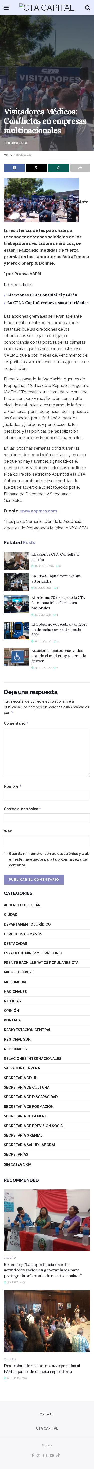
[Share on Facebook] (14, 168)
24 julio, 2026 (42, 587)
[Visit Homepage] (47, 7)
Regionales (15, 1049)
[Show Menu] (6, 7)
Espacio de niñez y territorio (33, 953)
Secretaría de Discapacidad (31, 1097)
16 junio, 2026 (42, 641)
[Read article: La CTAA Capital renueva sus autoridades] (16, 582)
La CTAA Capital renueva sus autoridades (48, 302)
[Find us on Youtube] (52, 1456)
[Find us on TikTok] (58, 1456)
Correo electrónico (22, 808)
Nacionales (15, 992)
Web (8, 831)
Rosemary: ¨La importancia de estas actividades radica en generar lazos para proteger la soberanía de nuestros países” (43, 1270)
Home (8, 154)
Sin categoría (17, 1164)
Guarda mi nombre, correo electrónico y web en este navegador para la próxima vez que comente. (49, 859)
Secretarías (16, 1154)
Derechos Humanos (23, 934)
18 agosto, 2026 (44, 566)
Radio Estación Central (27, 1030)
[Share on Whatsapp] (58, 168)
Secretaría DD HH (20, 1078)
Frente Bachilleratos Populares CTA (41, 963)
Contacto (46, 1414)
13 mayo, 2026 (42, 667)
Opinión (11, 1011)
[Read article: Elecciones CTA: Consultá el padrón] (16, 561)
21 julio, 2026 (42, 614)
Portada (12, 1020)
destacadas (23, 154)
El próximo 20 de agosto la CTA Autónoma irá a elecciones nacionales (58, 602)
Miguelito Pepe (19, 972)
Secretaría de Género (25, 1116)
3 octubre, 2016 (15, 143)
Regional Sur (17, 1039)
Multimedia (15, 982)
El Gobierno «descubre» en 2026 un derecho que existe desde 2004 (59, 629)
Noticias (12, 1001)
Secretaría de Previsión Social (34, 1126)
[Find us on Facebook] (33, 1456)
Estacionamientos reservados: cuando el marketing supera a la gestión (58, 655)
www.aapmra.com (38, 511)
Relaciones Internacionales (32, 1059)
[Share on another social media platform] (80, 168)
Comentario (16, 723)
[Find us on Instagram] (45, 1456)
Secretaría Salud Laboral (30, 1145)
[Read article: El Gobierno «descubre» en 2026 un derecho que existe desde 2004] (16, 631)
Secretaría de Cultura (26, 1087)
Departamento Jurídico (27, 924)
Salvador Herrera (22, 1068)
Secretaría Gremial (23, 1135)
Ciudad (10, 915)
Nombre (13, 786)
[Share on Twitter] (36, 168)
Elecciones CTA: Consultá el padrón (42, 295)
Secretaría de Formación (29, 1107)
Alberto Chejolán (22, 905)
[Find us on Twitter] (39, 1456)
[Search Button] (87, 7)
